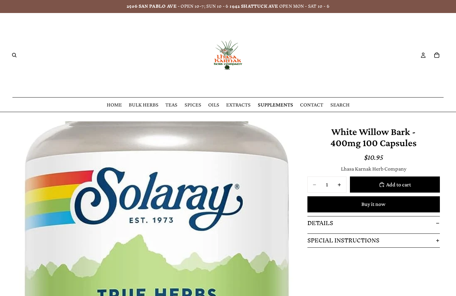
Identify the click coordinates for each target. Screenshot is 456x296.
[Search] (14, 55)
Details (320, 223)
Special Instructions (343, 240)
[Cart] (437, 55)
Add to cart (398, 184)
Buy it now (373, 204)
